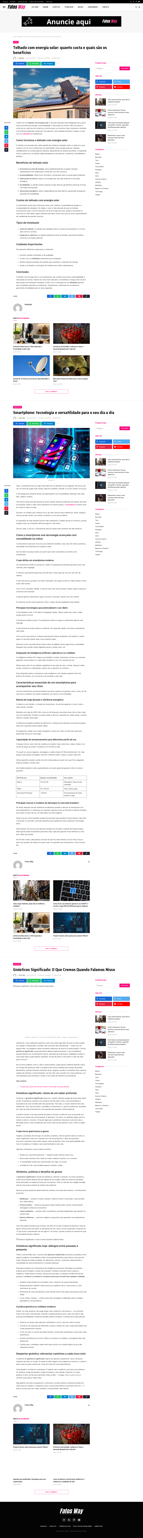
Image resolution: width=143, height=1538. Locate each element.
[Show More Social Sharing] (57, 63)
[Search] (139, 7)
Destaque (98, 169)
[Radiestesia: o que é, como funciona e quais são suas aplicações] (100, 138)
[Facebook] (6, 128)
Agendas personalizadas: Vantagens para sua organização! (29, 1480)
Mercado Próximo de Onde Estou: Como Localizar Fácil (70, 380)
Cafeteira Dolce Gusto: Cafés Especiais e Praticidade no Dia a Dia (27, 347)
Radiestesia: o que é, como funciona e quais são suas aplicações (116, 137)
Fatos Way (22, 418)
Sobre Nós (49, 1)
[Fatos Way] (17, 7)
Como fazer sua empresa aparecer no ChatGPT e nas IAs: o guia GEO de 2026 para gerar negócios (118, 125)
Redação (21, 58)
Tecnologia (68, 7)
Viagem (45, 7)
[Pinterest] (6, 145)
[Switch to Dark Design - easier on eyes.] (136, 7)
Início (14, 36)
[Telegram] (6, 137)
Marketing (98, 185)
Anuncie (5, 1)
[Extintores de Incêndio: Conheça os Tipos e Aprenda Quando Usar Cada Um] (71, 333)
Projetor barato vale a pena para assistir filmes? (70, 936)
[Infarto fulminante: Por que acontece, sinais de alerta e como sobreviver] (100, 112)
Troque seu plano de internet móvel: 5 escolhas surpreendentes (44, 1087)
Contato (13, 1)
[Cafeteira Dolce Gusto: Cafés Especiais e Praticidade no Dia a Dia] (31, 333)
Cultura (35, 7)
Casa (16, 42)
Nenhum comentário (44, 58)
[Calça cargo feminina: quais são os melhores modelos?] (100, 102)
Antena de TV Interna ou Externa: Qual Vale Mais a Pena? (31, 380)
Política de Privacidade (37, 1)
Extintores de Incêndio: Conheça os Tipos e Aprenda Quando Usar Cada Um (68, 347)
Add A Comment (51, 391)
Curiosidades (93, 7)
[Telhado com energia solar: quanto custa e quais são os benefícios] (51, 93)
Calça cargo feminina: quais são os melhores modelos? (119, 101)
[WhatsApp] (6, 132)
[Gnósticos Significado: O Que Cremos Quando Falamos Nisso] (51, 1010)
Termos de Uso (22, 1)
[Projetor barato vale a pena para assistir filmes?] (71, 922)
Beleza (80, 7)
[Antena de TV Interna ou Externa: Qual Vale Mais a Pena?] (31, 365)
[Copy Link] (6, 150)
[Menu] (4, 7)
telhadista (27, 134)
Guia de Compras (100, 179)
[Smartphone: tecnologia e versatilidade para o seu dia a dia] (51, 453)
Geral (97, 176)
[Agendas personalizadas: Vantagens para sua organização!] (31, 1466)
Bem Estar (98, 157)
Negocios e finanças (101, 188)
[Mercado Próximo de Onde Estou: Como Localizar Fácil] (71, 365)
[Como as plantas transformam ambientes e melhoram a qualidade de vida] (71, 1466)
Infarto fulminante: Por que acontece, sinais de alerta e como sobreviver (118, 112)
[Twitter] (6, 141)
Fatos (97, 173)
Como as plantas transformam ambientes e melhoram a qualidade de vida (68, 1480)
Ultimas (19, 36)
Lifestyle (56, 7)
